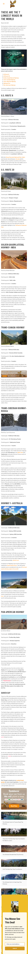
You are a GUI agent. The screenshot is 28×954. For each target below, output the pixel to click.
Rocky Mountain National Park (13, 157)
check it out (16, 560)
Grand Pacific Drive (12, 565)
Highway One (6, 83)
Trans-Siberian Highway (9, 81)
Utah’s (23, 157)
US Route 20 (6, 76)
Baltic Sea (20, 452)
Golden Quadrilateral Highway (11, 78)
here (2, 596)
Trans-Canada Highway (9, 79)
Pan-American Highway (9, 85)
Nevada (18, 159)
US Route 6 (6, 74)
